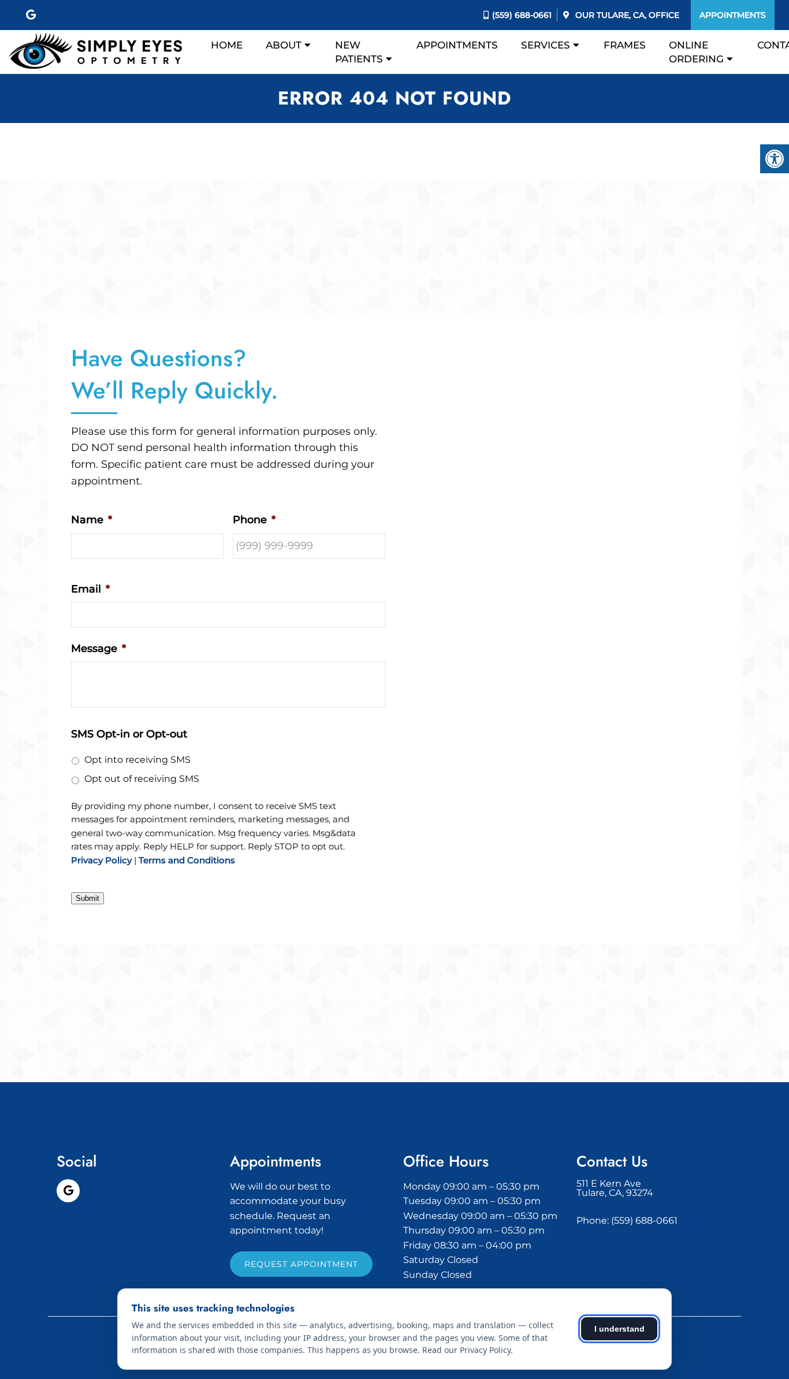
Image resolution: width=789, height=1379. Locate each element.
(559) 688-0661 (522, 15)
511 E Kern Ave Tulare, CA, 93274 (614, 1188)
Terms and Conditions (187, 860)
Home (227, 45)
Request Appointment (301, 1264)
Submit (87, 898)
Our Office (626, 15)
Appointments (732, 15)
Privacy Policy (101, 860)
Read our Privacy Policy (466, 1349)
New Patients (359, 52)
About (284, 45)
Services (545, 45)
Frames (625, 45)
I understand (619, 1328)
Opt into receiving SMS (137, 759)
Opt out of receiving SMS (141, 778)
